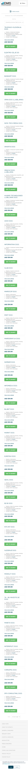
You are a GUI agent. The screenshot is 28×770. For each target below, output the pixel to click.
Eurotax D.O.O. (10, 456)
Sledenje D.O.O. (10, 550)
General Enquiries (7, 730)
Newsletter (5, 740)
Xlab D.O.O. (8, 268)
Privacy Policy (6, 753)
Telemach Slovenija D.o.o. (12, 28)
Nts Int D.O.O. (9, 527)
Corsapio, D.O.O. (10, 670)
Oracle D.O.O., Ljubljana (9, 171)
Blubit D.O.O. (9, 409)
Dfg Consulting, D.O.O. (13, 693)
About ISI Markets (7, 727)
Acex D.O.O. (8, 221)
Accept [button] (11, 767)
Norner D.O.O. (9, 362)
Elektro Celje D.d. (11, 52)
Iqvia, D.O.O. (8, 480)
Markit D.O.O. (9, 433)
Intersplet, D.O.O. (11, 646)
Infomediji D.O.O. (10, 385)
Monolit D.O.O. (10, 574)
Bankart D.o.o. (10, 76)
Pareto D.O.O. (9, 623)
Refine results (15, 11)
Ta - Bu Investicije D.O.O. (11, 598)
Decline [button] (17, 767)
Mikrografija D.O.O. (12, 338)
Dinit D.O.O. (8, 315)
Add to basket (11, 46)
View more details (9, 39)
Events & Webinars (7, 737)
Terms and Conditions (8, 750)
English (13, 35)
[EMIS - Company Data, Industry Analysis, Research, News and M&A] (6, 4)
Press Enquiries (7, 743)
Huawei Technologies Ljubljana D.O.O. (13, 196)
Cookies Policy (7, 763)
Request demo (6, 733)
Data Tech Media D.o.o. (13, 123)
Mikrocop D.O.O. (10, 291)
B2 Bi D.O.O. (8, 503)
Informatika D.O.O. (11, 244)
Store (4, 747)
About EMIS (5, 723)
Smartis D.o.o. (9, 147)
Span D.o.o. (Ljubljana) (13, 99)
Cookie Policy (6, 756)
